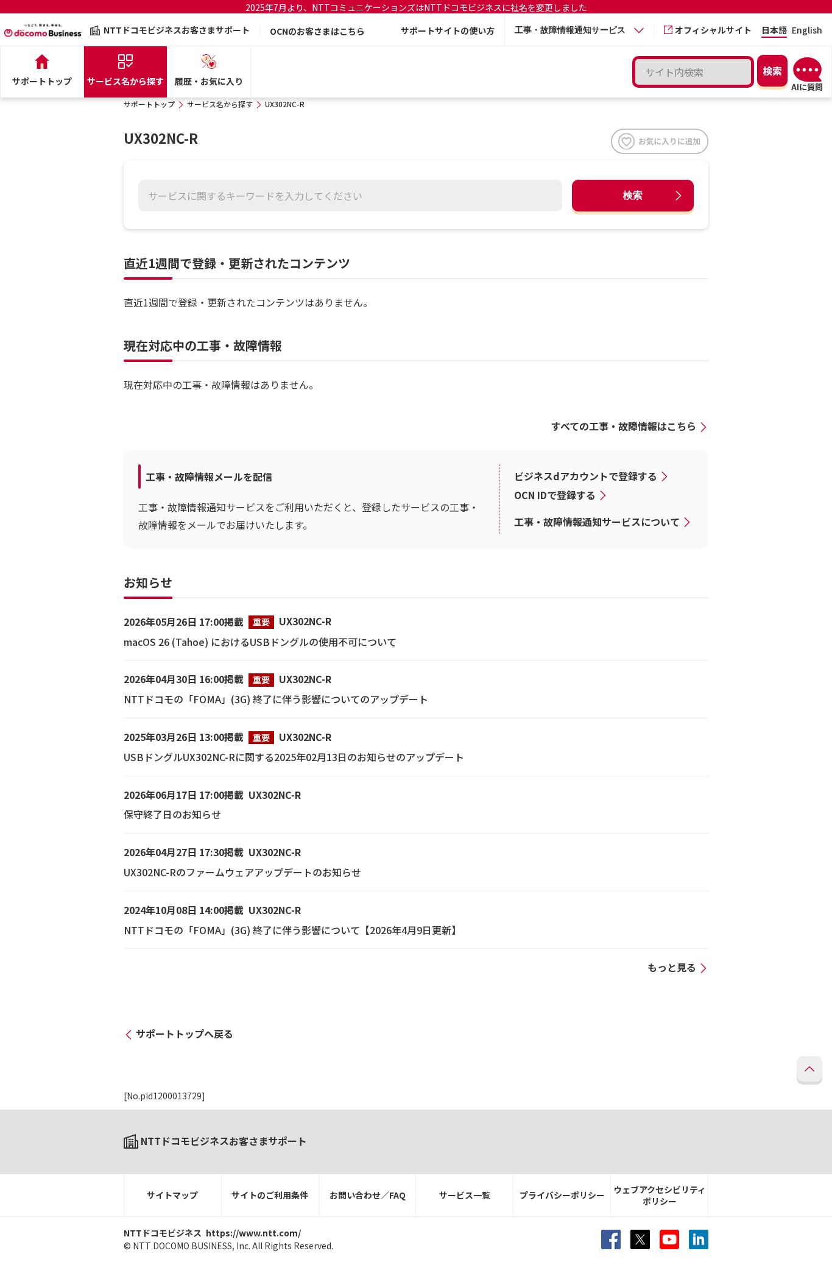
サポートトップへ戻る (184, 1033)
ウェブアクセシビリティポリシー (659, 1195)
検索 (633, 195)
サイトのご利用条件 (269, 1195)
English (807, 31)
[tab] (579, 30)
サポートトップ (149, 104)
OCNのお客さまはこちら (317, 31)
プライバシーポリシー (562, 1195)
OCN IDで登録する (555, 494)
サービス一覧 (464, 1195)
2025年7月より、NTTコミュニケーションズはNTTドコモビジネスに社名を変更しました (416, 7)
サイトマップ (172, 1195)
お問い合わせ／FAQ (368, 1195)
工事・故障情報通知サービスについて (597, 521)
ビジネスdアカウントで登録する (585, 476)
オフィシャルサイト (713, 30)
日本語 (774, 31)
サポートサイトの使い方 (448, 30)
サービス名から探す (220, 104)
